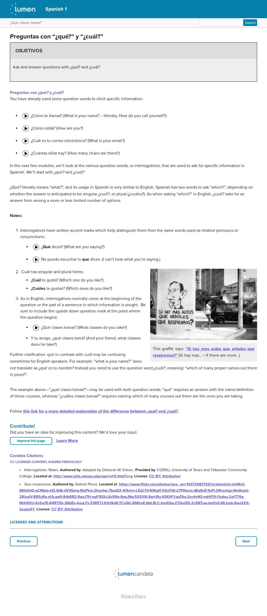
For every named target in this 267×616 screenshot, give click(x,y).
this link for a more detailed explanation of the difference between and (100, 411)
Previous (24, 541)
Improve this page (31, 441)
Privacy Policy (133, 596)
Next (246, 541)
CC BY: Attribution (164, 476)
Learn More (67, 440)
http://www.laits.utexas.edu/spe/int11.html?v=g (92, 476)
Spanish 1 (56, 9)
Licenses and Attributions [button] (36, 522)
